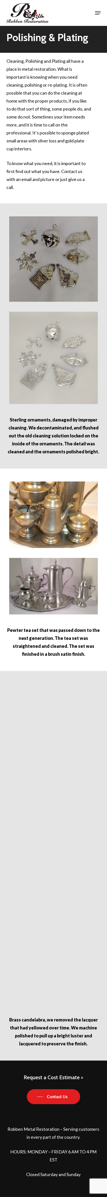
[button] (98, 12)
